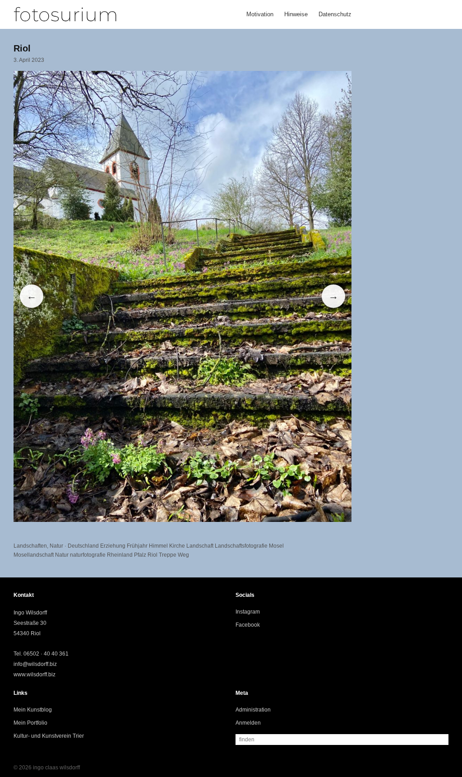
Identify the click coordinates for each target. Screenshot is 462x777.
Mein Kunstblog (33, 710)
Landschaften (30, 546)
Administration (253, 710)
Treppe (167, 555)
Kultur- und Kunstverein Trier (49, 736)
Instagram (248, 612)
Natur (56, 546)
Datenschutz (335, 14)
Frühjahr (137, 546)
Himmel (158, 546)
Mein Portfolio (30, 723)
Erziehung (112, 546)
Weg (183, 555)
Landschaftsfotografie (241, 546)
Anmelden (248, 723)
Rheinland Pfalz (126, 555)
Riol (152, 555)
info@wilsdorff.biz (35, 664)
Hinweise (296, 14)
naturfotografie (88, 555)
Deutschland (83, 546)
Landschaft (199, 546)
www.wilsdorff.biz (34, 674)
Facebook (248, 625)
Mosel (276, 546)
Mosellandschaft (34, 555)
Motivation (259, 14)
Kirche (177, 546)
